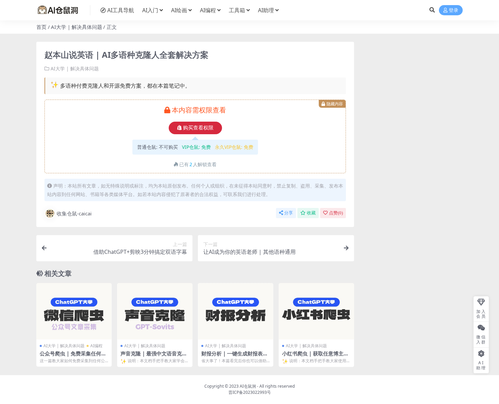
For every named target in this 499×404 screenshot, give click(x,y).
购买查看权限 (198, 127)
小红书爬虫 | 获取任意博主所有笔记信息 (315, 356)
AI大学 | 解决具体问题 (76, 26)
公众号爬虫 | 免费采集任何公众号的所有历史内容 (73, 356)
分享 (288, 212)
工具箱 (237, 10)
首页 (41, 26)
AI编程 (208, 10)
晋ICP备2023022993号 (249, 392)
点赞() (336, 212)
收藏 (311, 212)
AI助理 (266, 10)
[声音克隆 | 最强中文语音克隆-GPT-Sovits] (154, 311)
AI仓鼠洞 (248, 386)
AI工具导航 (120, 10)
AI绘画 (179, 10)
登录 (453, 10)
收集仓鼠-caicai (74, 213)
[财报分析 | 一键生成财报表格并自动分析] (235, 311)
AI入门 (150, 10)
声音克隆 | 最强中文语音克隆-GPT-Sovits (155, 356)
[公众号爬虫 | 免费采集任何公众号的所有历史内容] (74, 311)
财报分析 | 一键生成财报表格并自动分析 (234, 356)
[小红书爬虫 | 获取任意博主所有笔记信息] (316, 311)
